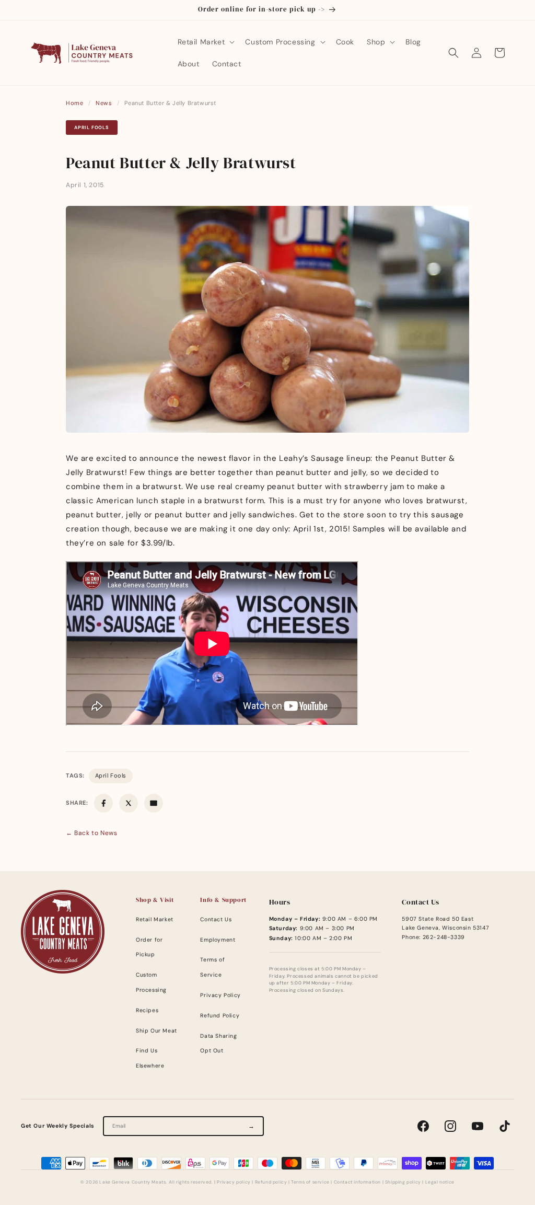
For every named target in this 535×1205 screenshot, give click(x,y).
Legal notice (440, 1182)
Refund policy (271, 1182)
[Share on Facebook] (103, 803)
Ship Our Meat (156, 1030)
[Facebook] (423, 1126)
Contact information (357, 1182)
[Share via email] (153, 803)
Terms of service (310, 1182)
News (104, 103)
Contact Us (215, 919)
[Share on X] (128, 803)
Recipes (147, 1010)
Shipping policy (403, 1182)
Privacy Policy (220, 995)
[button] (205, 42)
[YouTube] (477, 1126)
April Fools (91, 127)
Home (74, 103)
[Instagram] (450, 1126)
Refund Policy (219, 1015)
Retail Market (154, 919)
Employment (217, 939)
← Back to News (91, 833)
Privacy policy (233, 1182)
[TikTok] (504, 1126)
